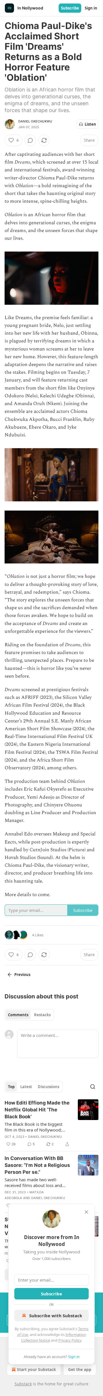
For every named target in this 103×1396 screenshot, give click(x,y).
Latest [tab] (26, 1086)
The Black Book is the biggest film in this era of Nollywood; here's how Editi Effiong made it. (36, 1127)
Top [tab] (11, 1086)
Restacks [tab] (42, 1014)
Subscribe (70, 8)
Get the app (79, 1369)
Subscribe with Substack (55, 1315)
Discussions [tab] (48, 1086)
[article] (51, 1123)
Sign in (91, 8)
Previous (22, 974)
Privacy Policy (69, 1340)
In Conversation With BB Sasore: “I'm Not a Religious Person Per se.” (37, 1165)
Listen (90, 124)
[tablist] (29, 1015)
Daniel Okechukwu (35, 121)
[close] (86, 1212)
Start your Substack (36, 1369)
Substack (23, 1384)
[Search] (92, 1086)
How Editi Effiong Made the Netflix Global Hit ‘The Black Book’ (37, 1109)
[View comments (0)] (30, 140)
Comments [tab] (18, 1014)
